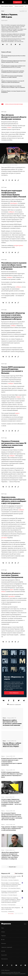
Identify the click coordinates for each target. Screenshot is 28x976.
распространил (18, 245)
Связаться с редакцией (15, 704)
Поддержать (17, 2)
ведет (11, 589)
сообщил (13, 325)
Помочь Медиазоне (14, 692)
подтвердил (13, 203)
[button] (25, 2)
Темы (2, 928)
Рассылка (3, 943)
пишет (9, 127)
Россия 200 (4, 955)
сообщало (18, 287)
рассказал (4, 537)
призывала (11, 596)
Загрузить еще (12, 866)
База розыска (4, 958)
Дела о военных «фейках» (7, 6)
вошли (3, 591)
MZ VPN (3, 951)
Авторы (3, 931)
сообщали (11, 212)
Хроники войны (4, 20)
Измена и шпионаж (19, 6)
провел (17, 413)
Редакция (3, 935)
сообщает (9, 277)
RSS (3, 939)
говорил (18, 397)
